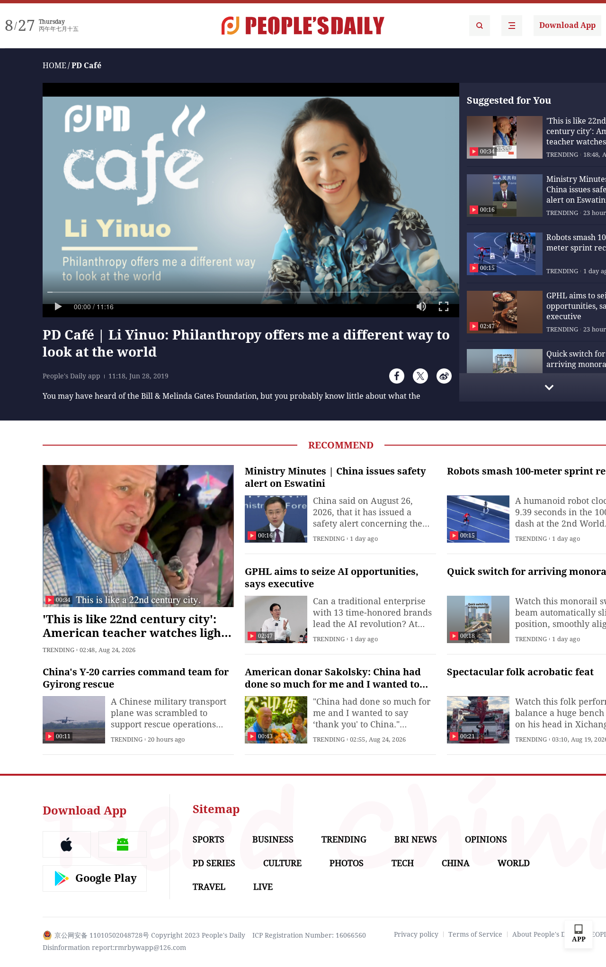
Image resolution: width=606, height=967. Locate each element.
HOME (54, 65)
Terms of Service (475, 934)
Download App (567, 25)
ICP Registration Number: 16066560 (309, 935)
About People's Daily (544, 934)
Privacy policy (416, 934)
